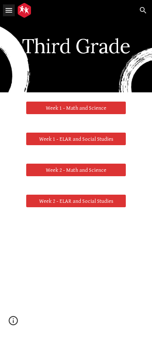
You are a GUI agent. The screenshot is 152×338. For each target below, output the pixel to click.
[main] (76, 46)
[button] (9, 10)
